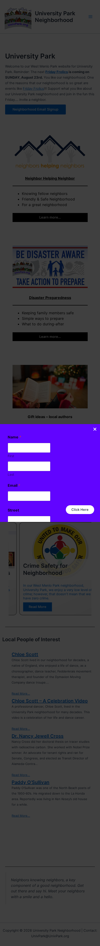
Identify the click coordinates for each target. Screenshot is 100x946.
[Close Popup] (95, 429)
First (11, 456)
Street (13, 510)
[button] (80, 509)
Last (11, 474)
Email (14, 485)
